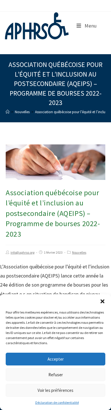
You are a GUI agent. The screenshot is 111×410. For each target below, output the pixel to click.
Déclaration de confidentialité (57, 402)
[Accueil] (7, 112)
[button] (102, 301)
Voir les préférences (55, 390)
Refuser (55, 374)
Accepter (56, 359)
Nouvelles (79, 252)
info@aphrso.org (22, 252)
